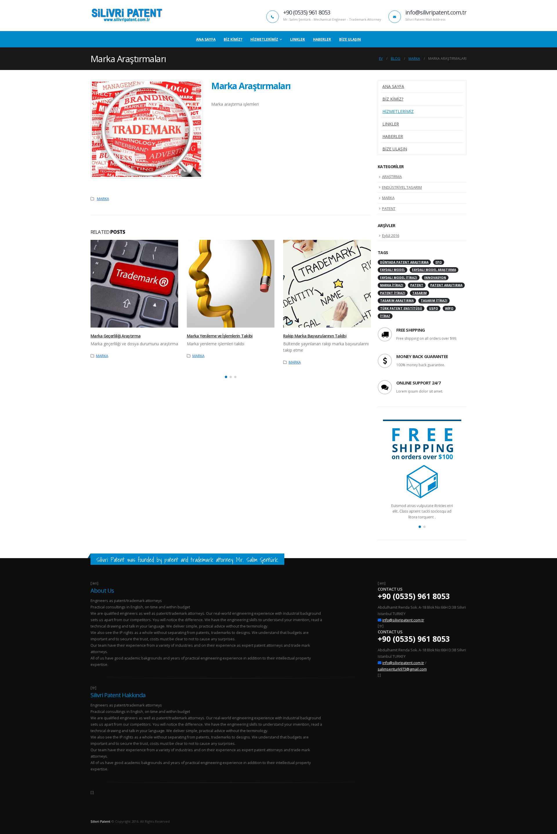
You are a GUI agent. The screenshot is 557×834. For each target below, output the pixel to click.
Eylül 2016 (390, 235)
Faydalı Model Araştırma (434, 270)
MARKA (103, 198)
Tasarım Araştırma (397, 301)
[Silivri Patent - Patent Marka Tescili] (127, 15)
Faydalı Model (392, 270)
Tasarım (419, 293)
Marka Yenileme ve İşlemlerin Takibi (220, 336)
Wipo (449, 308)
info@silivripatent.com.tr (403, 620)
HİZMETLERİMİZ (264, 39)
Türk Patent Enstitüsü (401, 308)
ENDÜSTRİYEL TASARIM (402, 187)
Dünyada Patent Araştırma (404, 262)
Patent (416, 285)
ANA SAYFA (206, 39)
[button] (226, 377)
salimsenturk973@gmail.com (402, 669)
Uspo (433, 308)
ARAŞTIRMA (392, 176)
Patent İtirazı (392, 293)
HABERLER (322, 39)
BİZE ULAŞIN (350, 39)
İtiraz (385, 316)
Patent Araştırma (446, 285)
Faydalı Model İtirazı (398, 278)
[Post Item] (134, 284)
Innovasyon (435, 278)
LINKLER (297, 39)
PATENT (388, 208)
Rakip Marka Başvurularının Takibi (314, 336)
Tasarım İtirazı (434, 301)
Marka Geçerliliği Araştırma (115, 336)
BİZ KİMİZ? (233, 39)
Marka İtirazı (391, 285)
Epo (438, 262)
